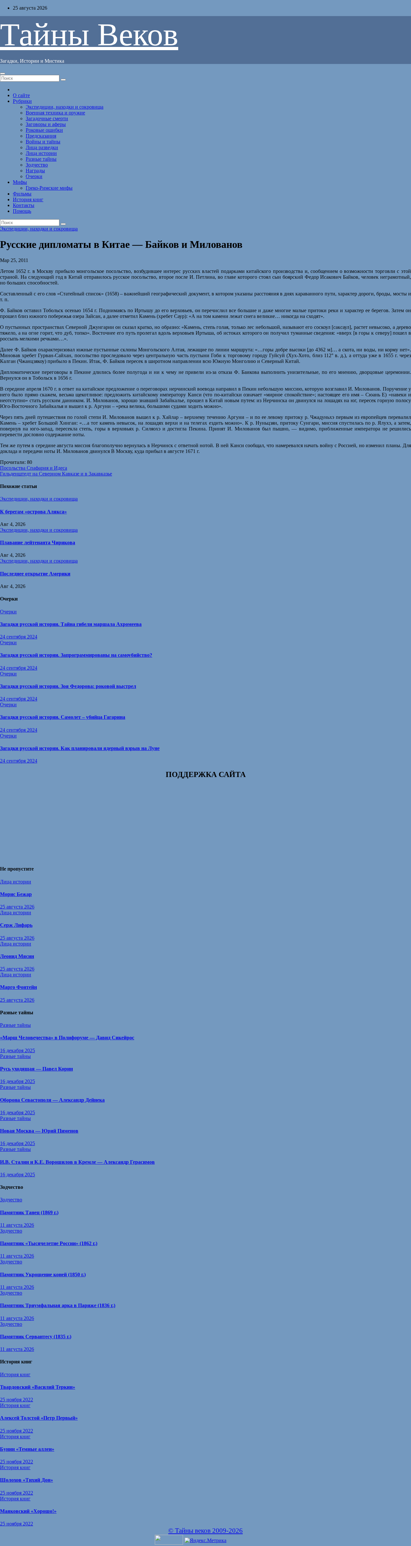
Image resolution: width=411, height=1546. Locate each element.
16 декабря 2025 (17, 1050)
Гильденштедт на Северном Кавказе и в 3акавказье (56, 473)
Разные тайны (41, 159)
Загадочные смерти (47, 118)
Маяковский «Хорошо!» (28, 1511)
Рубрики (22, 101)
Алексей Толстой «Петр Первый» (39, 1418)
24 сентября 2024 (18, 636)
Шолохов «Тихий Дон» (26, 1480)
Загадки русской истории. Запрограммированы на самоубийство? (76, 655)
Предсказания (41, 136)
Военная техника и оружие (55, 112)
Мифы (20, 182)
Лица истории (41, 153)
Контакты (23, 205)
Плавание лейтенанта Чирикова (37, 542)
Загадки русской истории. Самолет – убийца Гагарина (62, 717)
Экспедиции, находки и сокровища (64, 107)
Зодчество (37, 164)
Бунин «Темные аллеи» (27, 1449)
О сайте (21, 95)
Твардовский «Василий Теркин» (37, 1387)
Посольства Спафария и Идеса (33, 468)
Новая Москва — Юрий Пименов (39, 1131)
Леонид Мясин (17, 956)
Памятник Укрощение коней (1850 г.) (43, 1274)
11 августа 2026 (17, 1225)
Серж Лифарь (16, 925)
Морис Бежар (16, 894)
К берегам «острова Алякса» (33, 511)
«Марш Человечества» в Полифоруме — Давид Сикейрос (67, 1037)
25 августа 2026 (17, 906)
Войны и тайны (43, 141)
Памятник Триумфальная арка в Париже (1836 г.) (57, 1305)
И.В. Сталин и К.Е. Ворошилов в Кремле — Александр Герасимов (77, 1162)
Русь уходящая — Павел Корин (36, 1068)
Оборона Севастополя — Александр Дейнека (52, 1100)
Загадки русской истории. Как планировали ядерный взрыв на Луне (80, 748)
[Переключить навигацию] (2, 74)
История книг (28, 199)
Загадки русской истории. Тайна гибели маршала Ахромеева (71, 624)
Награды (35, 170)
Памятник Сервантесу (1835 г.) (35, 1336)
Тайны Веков (89, 34)
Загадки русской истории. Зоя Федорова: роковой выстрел (68, 686)
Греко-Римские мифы (49, 188)
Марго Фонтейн (18, 987)
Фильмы (22, 193)
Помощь (22, 211)
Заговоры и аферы (46, 124)
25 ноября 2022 (16, 1399)
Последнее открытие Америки (35, 573)
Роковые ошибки (44, 130)
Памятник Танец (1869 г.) (29, 1212)
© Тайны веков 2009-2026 (205, 1530)
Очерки (34, 176)
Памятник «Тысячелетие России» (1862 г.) (48, 1243)
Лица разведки (42, 147)
